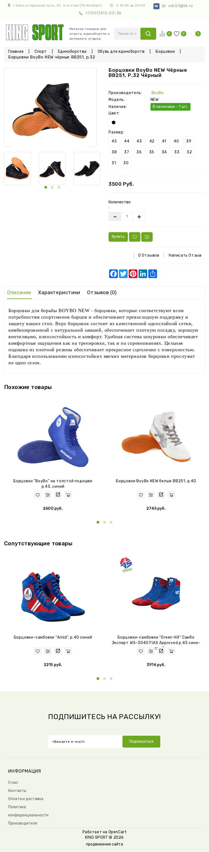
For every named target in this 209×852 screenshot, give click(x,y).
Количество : (118, 205)
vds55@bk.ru (180, 6)
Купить (118, 236)
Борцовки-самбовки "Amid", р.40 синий (53, 637)
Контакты (17, 790)
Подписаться (141, 741)
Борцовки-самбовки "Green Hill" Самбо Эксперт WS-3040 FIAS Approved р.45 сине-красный (156, 643)
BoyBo (158, 93)
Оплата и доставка (25, 799)
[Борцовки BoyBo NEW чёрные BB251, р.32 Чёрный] (50, 107)
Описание (19, 293)
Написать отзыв (185, 255)
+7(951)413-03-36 (103, 13)
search (148, 34)
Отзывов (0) (102, 293)
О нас (13, 782)
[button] (45, 187)
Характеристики (59, 293)
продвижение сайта (104, 844)
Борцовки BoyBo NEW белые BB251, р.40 (156, 481)
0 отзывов (148, 255)
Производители (22, 823)
